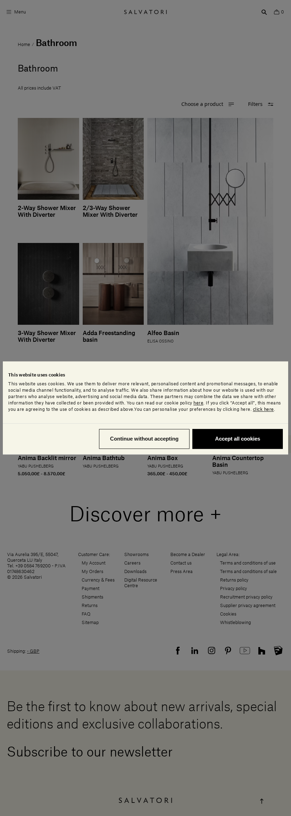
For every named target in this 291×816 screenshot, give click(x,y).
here (198, 403)
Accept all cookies (237, 439)
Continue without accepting (144, 439)
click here (263, 410)
